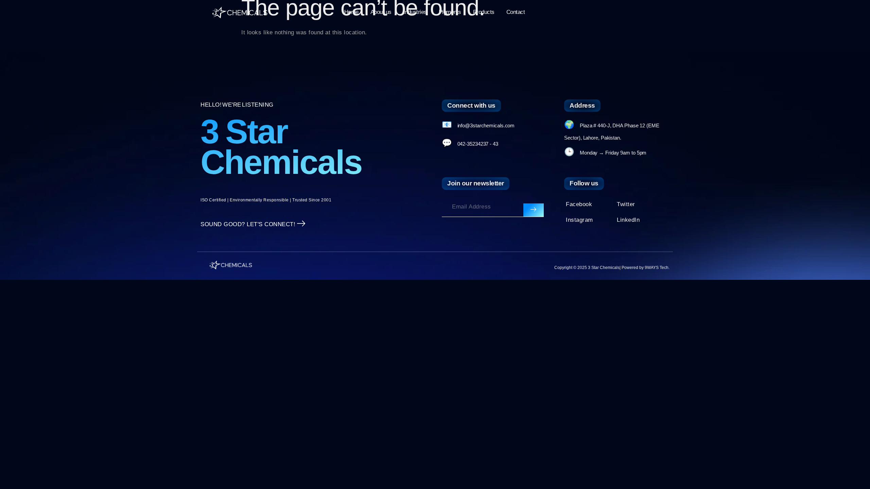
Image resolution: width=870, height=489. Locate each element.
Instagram (579, 220)
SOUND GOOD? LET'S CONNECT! (248, 224)
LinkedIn (628, 220)
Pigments (450, 12)
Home (351, 12)
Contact (515, 12)
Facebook (579, 204)
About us (381, 12)
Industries (415, 12)
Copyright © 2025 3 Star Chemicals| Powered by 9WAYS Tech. (611, 267)
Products (483, 12)
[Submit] (533, 210)
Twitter (626, 204)
